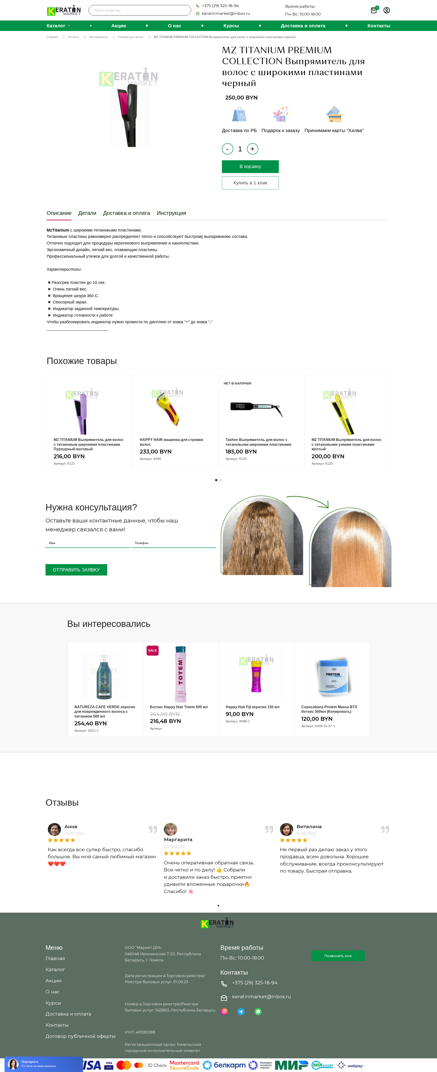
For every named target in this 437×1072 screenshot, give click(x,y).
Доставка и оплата (126, 213)
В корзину (250, 166)
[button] (217, 6)
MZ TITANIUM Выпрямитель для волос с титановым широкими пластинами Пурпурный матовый (89, 444)
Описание (59, 213)
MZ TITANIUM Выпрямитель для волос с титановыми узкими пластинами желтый (346, 444)
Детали (87, 213)
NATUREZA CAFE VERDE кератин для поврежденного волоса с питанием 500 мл (104, 711)
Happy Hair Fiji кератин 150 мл (252, 707)
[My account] (387, 10)
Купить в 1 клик (250, 182)
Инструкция (171, 213)
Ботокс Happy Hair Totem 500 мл (179, 707)
